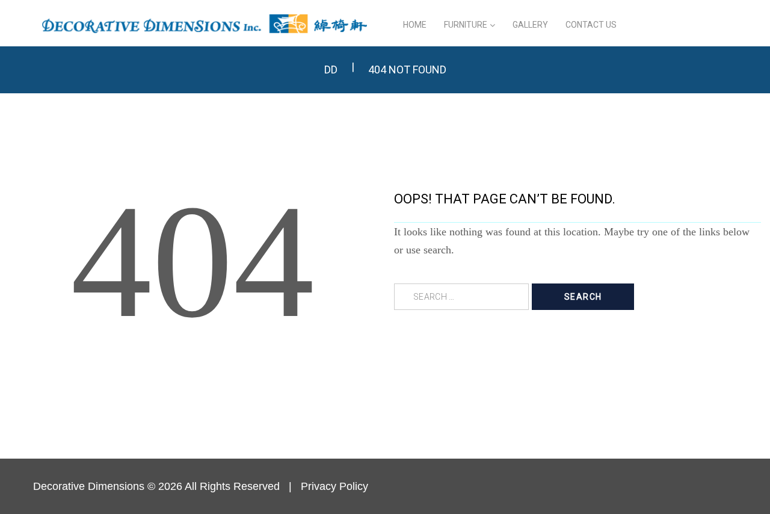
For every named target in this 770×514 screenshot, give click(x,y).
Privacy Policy (334, 486)
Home (415, 24)
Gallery (530, 24)
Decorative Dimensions (88, 486)
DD (330, 69)
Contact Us (591, 24)
